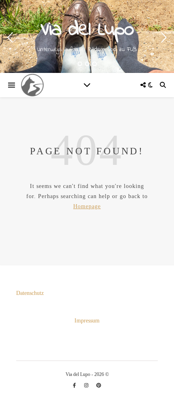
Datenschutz (30, 293)
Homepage (87, 206)
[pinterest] (98, 386)
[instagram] (87, 386)
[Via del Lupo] (32, 85)
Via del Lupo (87, 30)
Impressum (87, 321)
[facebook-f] (75, 386)
